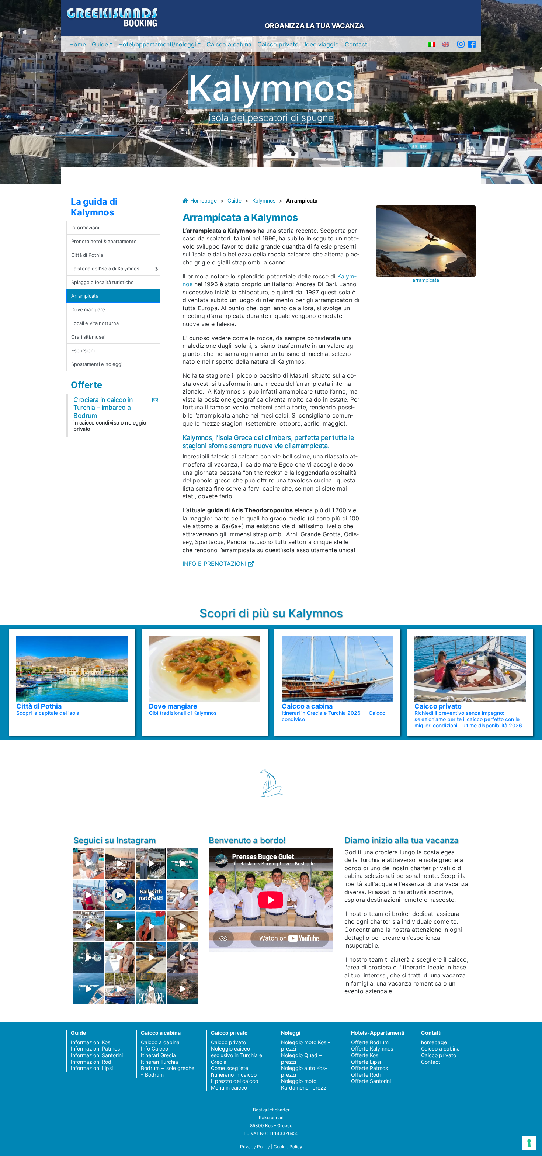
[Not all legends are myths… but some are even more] (120, 926)
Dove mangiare (88, 309)
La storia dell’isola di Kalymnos (105, 268)
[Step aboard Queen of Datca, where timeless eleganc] (88, 895)
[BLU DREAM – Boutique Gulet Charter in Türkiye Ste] (151, 957)
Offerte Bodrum (370, 1042)
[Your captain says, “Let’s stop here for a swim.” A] (182, 863)
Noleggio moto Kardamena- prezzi (304, 1084)
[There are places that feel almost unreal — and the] (182, 988)
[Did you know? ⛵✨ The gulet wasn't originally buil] (182, 957)
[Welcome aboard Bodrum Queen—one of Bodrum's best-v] (182, 926)
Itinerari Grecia (158, 1055)
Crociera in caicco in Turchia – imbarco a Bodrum (103, 407)
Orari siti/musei (88, 337)
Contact (356, 44)
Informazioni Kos (90, 1042)
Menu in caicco (229, 1087)
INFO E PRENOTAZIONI (214, 563)
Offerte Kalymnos (372, 1048)
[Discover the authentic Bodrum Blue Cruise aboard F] (151, 926)
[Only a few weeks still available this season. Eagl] (182, 895)
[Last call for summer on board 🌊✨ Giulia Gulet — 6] (120, 988)
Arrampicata (84, 296)
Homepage (203, 200)
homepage (434, 1042)
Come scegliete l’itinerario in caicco (234, 1071)
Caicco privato (278, 44)
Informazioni (85, 228)
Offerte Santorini (371, 1081)
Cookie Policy (288, 1146)
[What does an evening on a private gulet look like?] (120, 863)
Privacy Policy (255, 1146)
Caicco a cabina (228, 44)
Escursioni (83, 350)
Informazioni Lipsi (92, 1068)
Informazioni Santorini (97, 1055)
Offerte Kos (364, 1055)
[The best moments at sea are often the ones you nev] (151, 895)
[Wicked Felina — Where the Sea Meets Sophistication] (88, 863)
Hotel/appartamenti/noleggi (157, 44)
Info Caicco (154, 1048)
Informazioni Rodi (91, 1062)
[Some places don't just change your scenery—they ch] (88, 957)
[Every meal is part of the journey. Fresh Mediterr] (88, 926)
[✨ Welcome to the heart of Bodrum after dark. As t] (120, 895)
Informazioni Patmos (95, 1048)
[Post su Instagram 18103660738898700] (151, 988)
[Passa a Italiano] (432, 44)
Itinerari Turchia (159, 1062)
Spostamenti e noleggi (96, 364)
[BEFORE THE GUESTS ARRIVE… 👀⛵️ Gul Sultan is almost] (151, 863)
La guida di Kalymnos (94, 207)
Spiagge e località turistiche (102, 282)
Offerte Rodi (366, 1075)
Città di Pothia (87, 255)
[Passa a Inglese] (446, 44)
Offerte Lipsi (366, 1062)
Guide (100, 44)
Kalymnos (263, 200)
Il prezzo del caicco (234, 1081)
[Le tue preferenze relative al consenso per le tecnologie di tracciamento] (529, 1143)
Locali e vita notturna (95, 323)
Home (77, 44)
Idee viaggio (322, 44)
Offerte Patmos (369, 1068)
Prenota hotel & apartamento (104, 241)
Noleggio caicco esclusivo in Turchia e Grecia (236, 1055)
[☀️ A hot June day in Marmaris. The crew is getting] (120, 957)
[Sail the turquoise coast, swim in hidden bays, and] (88, 988)
